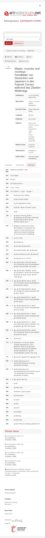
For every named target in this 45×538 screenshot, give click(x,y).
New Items (8, 504)
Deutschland (32, 129)
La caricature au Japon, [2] (15, 444)
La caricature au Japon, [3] (15, 452)
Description (8, 165)
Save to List (24, 61)
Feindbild (31, 137)
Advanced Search (10, 493)
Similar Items (20, 165)
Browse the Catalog (11, 502)
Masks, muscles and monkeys (16, 51)
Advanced (18, 43)
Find (9, 43)
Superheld (31, 141)
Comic (30, 135)
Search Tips (8, 513)
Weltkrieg (31, 139)
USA (29, 133)
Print (29, 57)
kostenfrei (31, 145)
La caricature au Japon (14, 461)
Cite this (9, 57)
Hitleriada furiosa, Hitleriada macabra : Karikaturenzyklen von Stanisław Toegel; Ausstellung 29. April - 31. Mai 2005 (21, 471)
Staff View (31, 165)
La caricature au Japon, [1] (15, 436)
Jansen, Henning (33, 101)
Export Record (11, 61)
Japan (30, 131)
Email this (20, 57)
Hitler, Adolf (32, 123)
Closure (30, 95)
